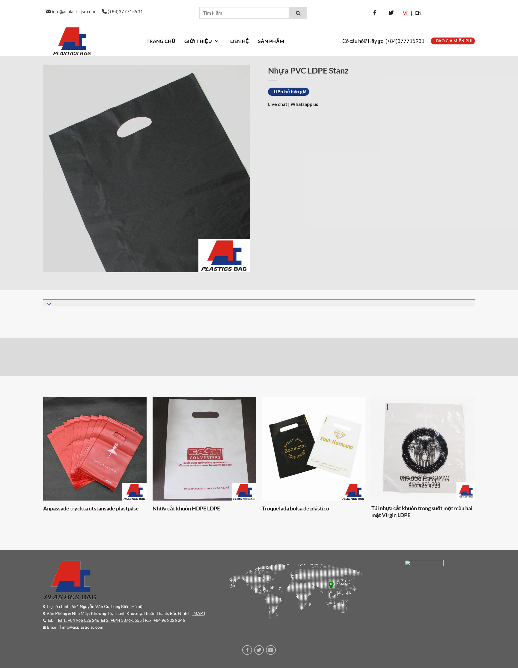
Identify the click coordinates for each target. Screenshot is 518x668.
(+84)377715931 (405, 41)
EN (418, 13)
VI (405, 13)
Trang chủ (161, 41)
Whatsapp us (304, 104)
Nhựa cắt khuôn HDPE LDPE (186, 508)
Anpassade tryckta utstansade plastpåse (91, 508)
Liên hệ (239, 41)
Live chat (278, 104)
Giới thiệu (198, 41)
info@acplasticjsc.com (82, 627)
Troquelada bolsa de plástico (295, 508)
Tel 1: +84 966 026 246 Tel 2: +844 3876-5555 (100, 620)
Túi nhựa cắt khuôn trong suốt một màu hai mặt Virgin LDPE (421, 511)
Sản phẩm (271, 41)
